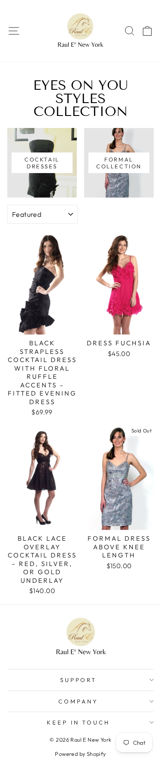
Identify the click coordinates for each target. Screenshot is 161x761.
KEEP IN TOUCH (78, 722)
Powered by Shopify (80, 753)
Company (78, 701)
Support (78, 679)
